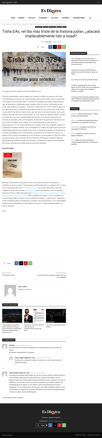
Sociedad (59, 27)
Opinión (8, 24)
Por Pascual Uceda (8, 275)
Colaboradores (16, 24)
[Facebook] (50, 47)
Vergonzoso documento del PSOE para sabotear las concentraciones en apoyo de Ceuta (84, 72)
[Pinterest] (59, 47)
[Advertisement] (34, 234)
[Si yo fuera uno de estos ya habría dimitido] (56, 316)
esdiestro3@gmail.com (55, 421)
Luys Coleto (48, 41)
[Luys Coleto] (42, 42)
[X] (98, 2)
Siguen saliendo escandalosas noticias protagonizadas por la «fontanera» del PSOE (84, 142)
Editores (5, 322)
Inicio (3, 24)
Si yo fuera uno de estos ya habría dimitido (84, 79)
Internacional (39, 27)
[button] (90, 17)
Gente (64, 27)
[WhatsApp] (64, 47)
